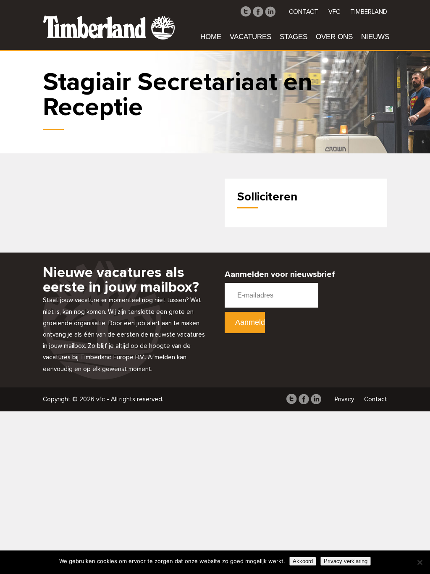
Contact (303, 12)
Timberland (368, 12)
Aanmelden (250, 322)
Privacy (344, 399)
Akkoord (303, 561)
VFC (334, 12)
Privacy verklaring (345, 561)
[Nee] (419, 562)
